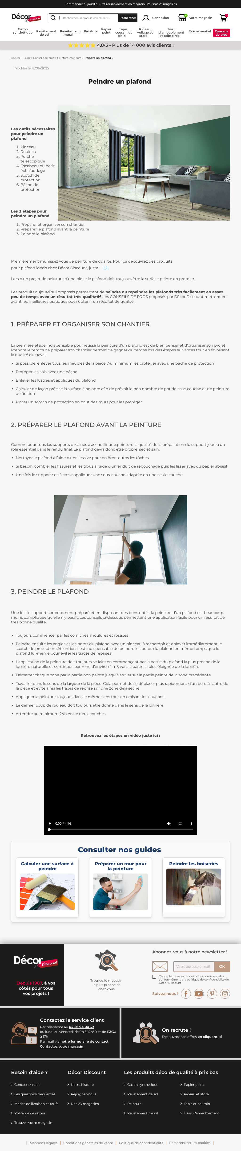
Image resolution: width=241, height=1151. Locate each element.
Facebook (186, 994)
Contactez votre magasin (61, 1046)
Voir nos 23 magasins (162, 4)
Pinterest (212, 994)
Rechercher (128, 18)
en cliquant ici (210, 1037)
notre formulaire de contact (84, 1041)
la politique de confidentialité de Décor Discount (194, 981)
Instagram (225, 994)
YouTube (199, 994)
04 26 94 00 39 (81, 1027)
